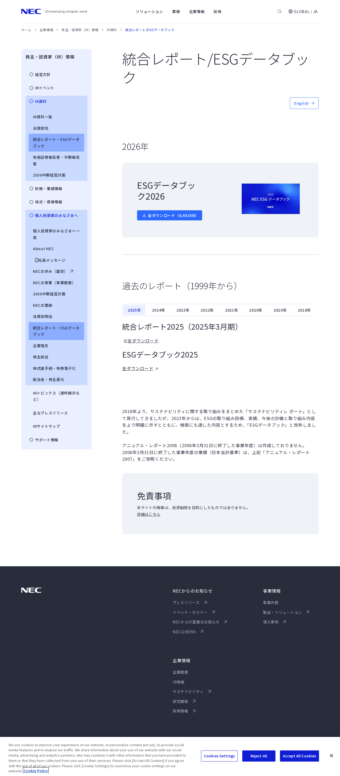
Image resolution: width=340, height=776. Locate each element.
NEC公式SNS (184, 631)
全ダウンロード (143, 340)
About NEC (43, 248)
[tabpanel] (220, 346)
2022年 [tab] (207, 310)
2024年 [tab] (158, 310)
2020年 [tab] (255, 310)
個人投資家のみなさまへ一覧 (56, 234)
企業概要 (180, 672)
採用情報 (180, 711)
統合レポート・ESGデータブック (56, 143)
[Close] (331, 756)
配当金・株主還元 (48, 379)
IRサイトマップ (46, 426)
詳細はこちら (148, 514)
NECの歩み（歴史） (50, 271)
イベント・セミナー (190, 612)
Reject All (258, 755)
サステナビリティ (188, 691)
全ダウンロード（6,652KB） (173, 215)
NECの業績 (42, 305)
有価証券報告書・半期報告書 (56, 160)
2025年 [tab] (134, 310)
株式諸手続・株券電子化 (54, 368)
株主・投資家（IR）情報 (80, 29)
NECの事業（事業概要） (54, 282)
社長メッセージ (52, 260)
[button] (303, 11)
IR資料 (112, 29)
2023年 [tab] (183, 310)
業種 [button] (176, 11)
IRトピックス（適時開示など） (56, 396)
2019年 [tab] (280, 310)
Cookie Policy (36, 770)
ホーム (26, 29)
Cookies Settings (219, 755)
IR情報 (179, 682)
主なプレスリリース (50, 413)
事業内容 (271, 602)
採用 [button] (217, 11)
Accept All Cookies (299, 755)
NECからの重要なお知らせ (196, 621)
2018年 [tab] (304, 310)
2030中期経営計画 (49, 175)
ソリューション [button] (149, 11)
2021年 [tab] (231, 310)
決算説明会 (43, 316)
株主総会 (41, 356)
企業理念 (41, 345)
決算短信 (41, 128)
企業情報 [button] (197, 11)
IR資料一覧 (42, 116)
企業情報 (46, 29)
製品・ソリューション (282, 612)
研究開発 (180, 701)
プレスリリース (186, 602)
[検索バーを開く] (280, 11)
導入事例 (271, 621)
